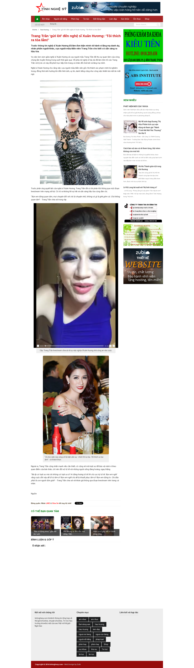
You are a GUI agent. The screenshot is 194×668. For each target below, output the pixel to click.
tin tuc (81, 654)
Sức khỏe (125, 19)
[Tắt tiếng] (110, 346)
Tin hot (105, 649)
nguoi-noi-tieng (102, 634)
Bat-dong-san (84, 624)
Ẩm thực (137, 19)
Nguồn (34, 493)
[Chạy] (38, 346)
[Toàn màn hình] (114, 346)
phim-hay (95, 644)
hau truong (99, 624)
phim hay (82, 644)
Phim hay (75, 19)
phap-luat (100, 639)
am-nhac (82, 619)
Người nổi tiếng (60, 19)
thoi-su (94, 649)
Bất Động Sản (99, 19)
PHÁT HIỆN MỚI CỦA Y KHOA (135, 106)
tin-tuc (91, 654)
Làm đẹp (113, 19)
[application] (75, 275)
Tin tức (86, 19)
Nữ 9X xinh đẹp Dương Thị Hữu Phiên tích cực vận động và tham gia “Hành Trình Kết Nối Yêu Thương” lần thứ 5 (149, 127)
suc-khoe (82, 649)
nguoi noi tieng (85, 634)
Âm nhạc (46, 19)
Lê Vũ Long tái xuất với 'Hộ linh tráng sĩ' (140, 187)
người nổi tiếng (85, 639)
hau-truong (83, 629)
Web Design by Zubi (72, 664)
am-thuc (94, 619)
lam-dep (96, 629)
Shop (147, 19)
